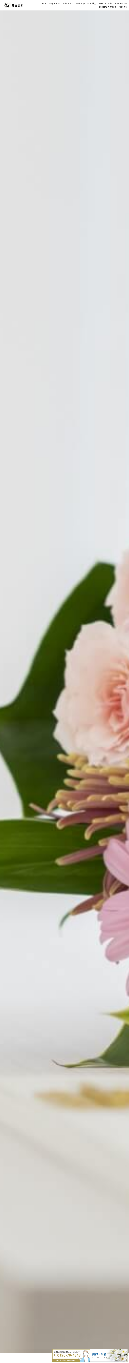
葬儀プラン (68, 3)
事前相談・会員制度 (86, 3)
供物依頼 (123, 6)
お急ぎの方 (54, 3)
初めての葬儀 (105, 3)
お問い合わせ (121, 3)
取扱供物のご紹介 (107, 6)
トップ (43, 3)
